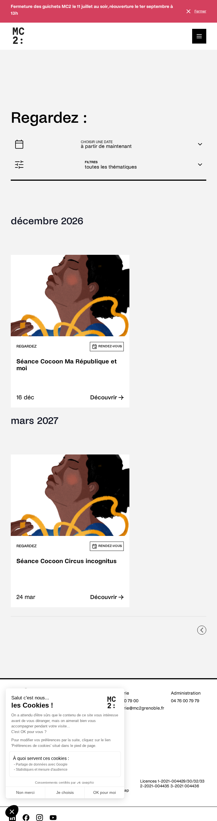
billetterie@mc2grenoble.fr (137, 708)
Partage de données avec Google (42, 764)
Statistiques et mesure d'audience (42, 770)
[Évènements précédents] (201, 630)
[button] (12, 811)
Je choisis (65, 792)
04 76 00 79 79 (185, 700)
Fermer (200, 11)
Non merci (25, 792)
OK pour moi (104, 792)
